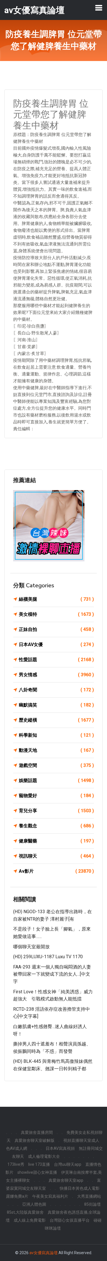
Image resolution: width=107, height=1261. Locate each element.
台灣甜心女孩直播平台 (70, 1220)
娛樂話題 (56, 780)
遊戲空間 (56, 765)
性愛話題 (56, 659)
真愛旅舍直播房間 (37, 1132)
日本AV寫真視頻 (60, 1148)
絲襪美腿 (56, 599)
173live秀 (15, 1164)
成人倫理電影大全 (44, 1156)
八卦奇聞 (56, 690)
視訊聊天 (56, 856)
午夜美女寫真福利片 (50, 1196)
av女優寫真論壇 (43, 1252)
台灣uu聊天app (67, 1164)
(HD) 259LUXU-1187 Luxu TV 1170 (48, 956)
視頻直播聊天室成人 (81, 1140)
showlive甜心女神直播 (37, 1172)
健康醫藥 (56, 841)
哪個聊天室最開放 (31, 946)
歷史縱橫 (56, 720)
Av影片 (56, 871)
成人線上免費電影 (30, 1220)
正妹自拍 (56, 629)
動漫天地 (56, 750)
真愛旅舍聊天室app (66, 1180)
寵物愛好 (56, 795)
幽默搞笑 (56, 705)
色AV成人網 (16, 1148)
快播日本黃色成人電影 (80, 1188)
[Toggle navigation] (99, 8)
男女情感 (56, 674)
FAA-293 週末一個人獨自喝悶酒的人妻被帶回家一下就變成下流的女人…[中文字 (52, 974)
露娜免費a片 (17, 1196)
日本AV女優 (56, 644)
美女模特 (56, 614)
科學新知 (56, 735)
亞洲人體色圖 (34, 1204)
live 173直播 (39, 1164)
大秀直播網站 (89, 1196)
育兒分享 (56, 810)
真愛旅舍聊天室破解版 (34, 1140)
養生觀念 (56, 826)
